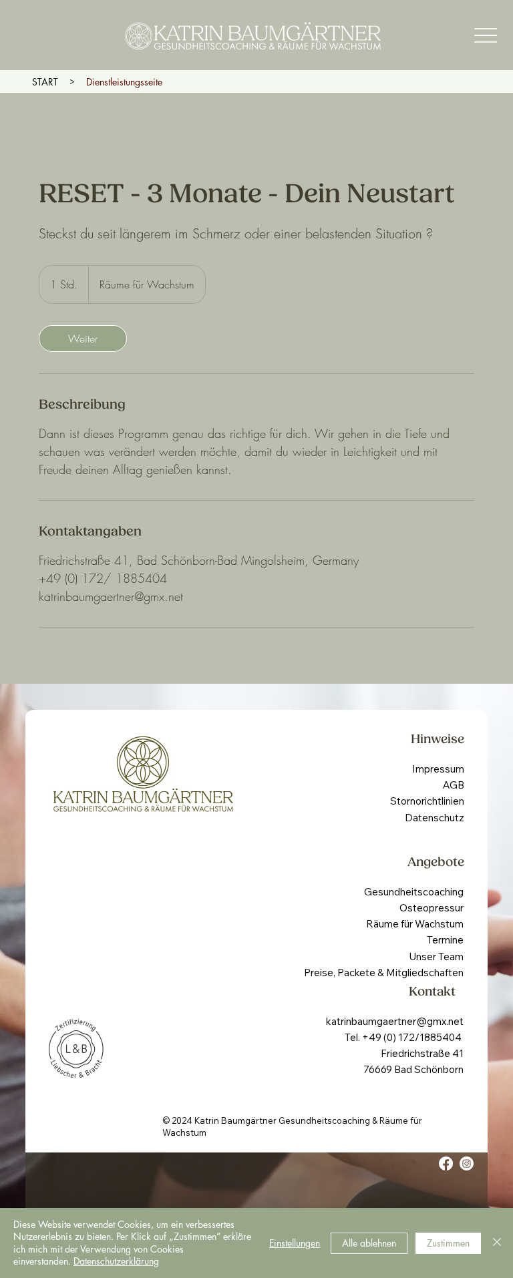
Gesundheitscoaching (414, 891)
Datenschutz (434, 817)
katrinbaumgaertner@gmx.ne (393, 1021)
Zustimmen (448, 1243)
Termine (445, 939)
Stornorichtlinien (427, 801)
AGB (453, 785)
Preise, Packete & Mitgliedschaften (384, 972)
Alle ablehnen (369, 1243)
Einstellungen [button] (294, 1243)
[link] (83, 338)
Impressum (438, 769)
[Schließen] (497, 1243)
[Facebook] (446, 1163)
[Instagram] (467, 1163)
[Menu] (486, 35)
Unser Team (436, 956)
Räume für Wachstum (415, 923)
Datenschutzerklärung (116, 1261)
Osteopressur (431, 907)
